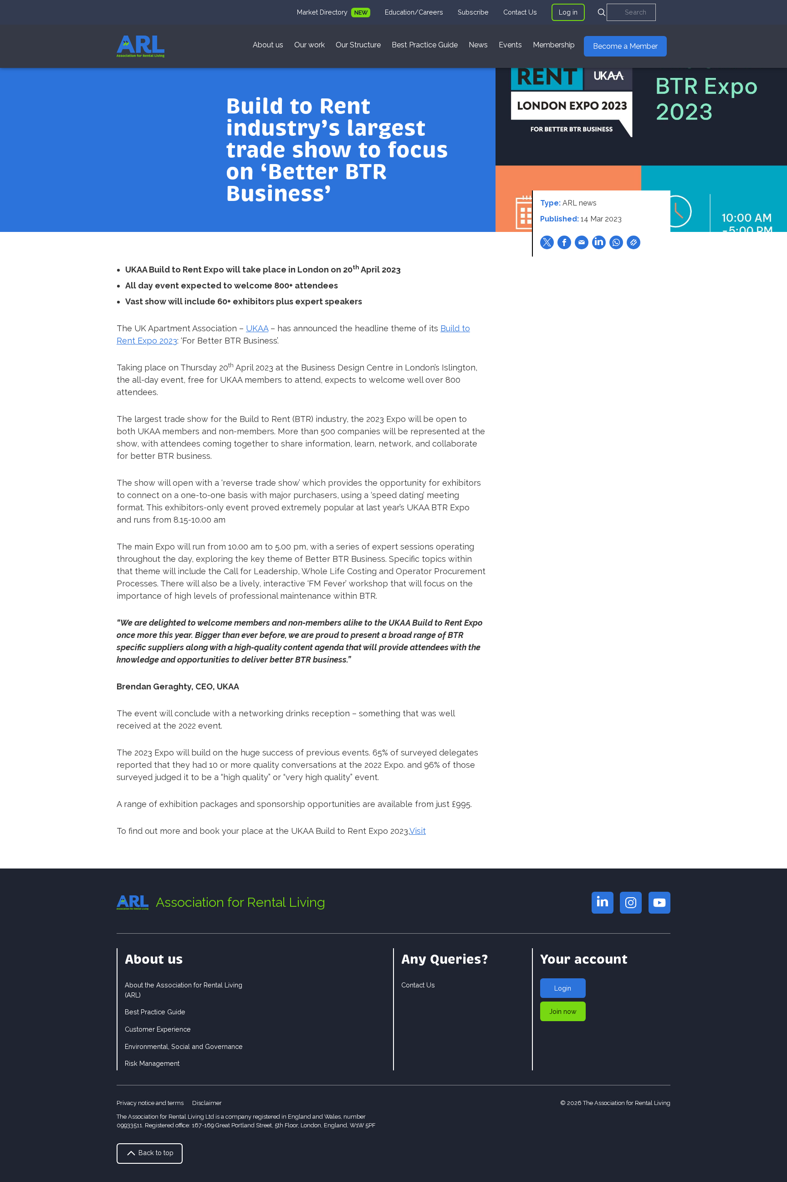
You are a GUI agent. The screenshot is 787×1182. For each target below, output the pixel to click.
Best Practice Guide (425, 45)
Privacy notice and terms (150, 1103)
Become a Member (625, 46)
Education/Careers (414, 12)
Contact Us (520, 12)
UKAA (257, 328)
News (478, 45)
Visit (417, 831)
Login (562, 988)
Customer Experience (158, 1029)
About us (268, 45)
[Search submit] (601, 12)
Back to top (155, 1152)
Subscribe (473, 12)
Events (510, 45)
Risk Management (152, 1063)
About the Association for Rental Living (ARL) (183, 990)
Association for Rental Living (240, 902)
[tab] (333, 12)
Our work (309, 45)
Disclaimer (207, 1103)
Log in (568, 12)
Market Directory (323, 12)
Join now (563, 1011)
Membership (554, 45)
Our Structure (358, 45)
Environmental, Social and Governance (184, 1046)
